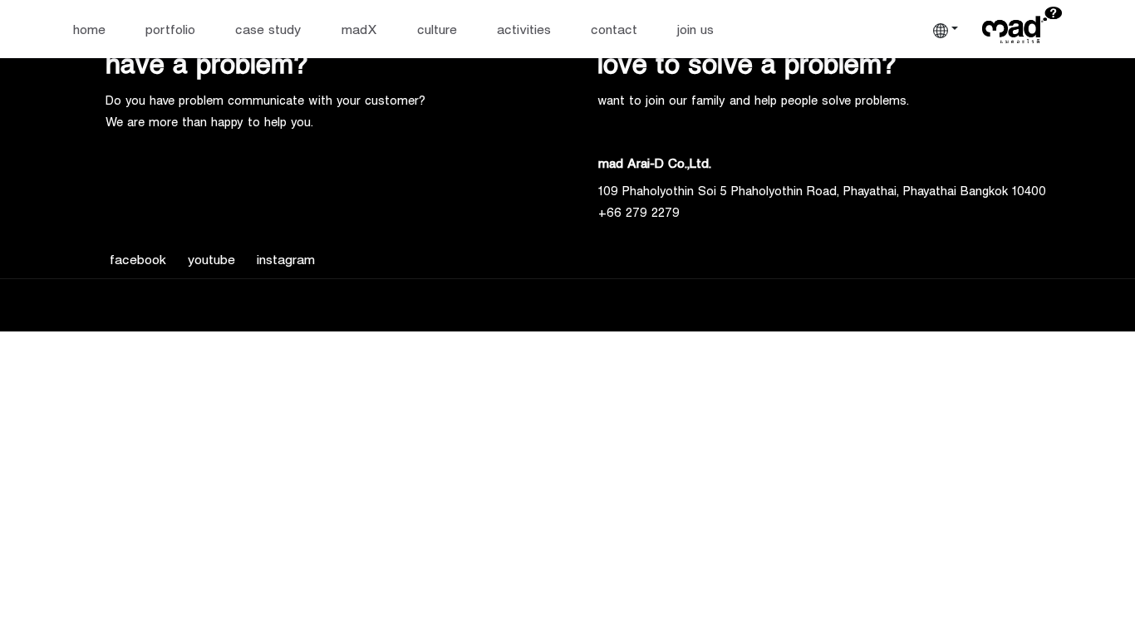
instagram (286, 258)
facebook (138, 258)
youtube (211, 258)
